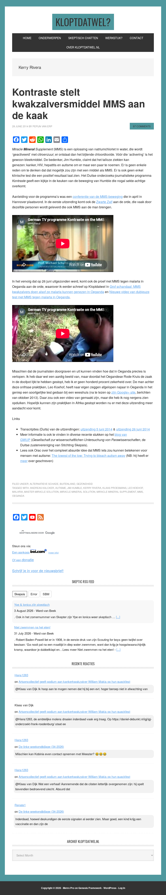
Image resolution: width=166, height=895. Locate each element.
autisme (60, 487)
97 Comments (142, 126)
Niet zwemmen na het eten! (32, 627)
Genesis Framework (90, 888)
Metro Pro (68, 888)
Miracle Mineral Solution (77, 491)
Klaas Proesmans (114, 487)
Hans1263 (21, 675)
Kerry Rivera (92, 487)
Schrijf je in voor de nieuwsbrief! (38, 570)
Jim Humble (74, 487)
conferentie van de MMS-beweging (98, 196)
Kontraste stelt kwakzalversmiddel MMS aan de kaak (78, 103)
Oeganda (18, 495)
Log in (121, 888)
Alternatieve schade (44, 483)
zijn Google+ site (123, 392)
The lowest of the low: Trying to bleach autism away (88, 455)
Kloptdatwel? (83, 22)
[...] (118, 617)
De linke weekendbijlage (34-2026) (41, 746)
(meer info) (53, 552)
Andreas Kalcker (42, 487)
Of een (23, 560)
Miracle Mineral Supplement (116, 491)
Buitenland (67, 483)
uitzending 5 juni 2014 (96, 429)
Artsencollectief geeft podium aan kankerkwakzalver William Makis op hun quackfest (74, 681)
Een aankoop (21, 552)
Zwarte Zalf (104, 201)
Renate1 (20, 805)
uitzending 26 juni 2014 (133, 429)
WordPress (109, 888)
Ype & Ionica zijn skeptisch (32, 604)
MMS (140, 491)
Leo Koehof (135, 487)
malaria (17, 491)
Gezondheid (85, 483)
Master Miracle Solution (41, 491)
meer (24, 460)
